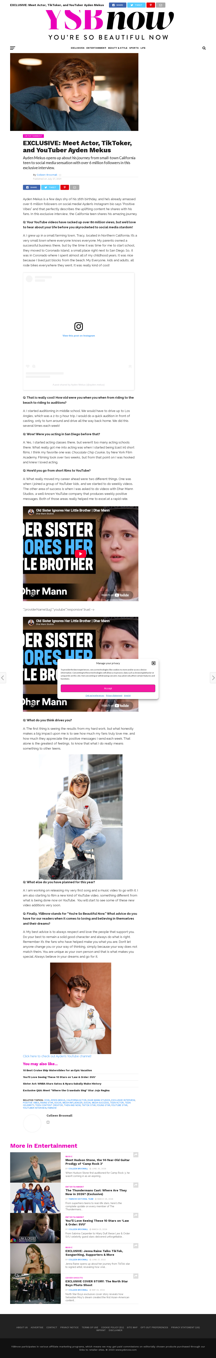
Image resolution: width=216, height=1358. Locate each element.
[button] (153, 663)
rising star (46, 1102)
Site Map (132, 1327)
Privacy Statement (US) (185, 1327)
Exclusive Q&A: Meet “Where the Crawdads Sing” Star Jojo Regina (66, 1090)
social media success (96, 1102)
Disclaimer (115, 1330)
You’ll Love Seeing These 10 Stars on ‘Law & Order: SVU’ (59, 1077)
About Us (22, 1327)
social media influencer (68, 1102)
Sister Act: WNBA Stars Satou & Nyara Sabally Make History (62, 1083)
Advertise (37, 1327)
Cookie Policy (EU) (112, 1327)
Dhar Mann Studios (99, 1100)
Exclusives (77, 48)
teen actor (117, 1102)
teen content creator (49, 1105)
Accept (108, 688)
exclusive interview (123, 1100)
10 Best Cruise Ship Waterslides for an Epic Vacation (57, 1070)
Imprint (127, 695)
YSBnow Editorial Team (81, 1199)
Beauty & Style (117, 48)
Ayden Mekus (58, 1100)
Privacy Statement (114, 695)
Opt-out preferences (95, 695)
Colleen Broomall (47, 174)
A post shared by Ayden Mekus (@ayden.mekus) (79, 384)
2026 (47, 1100)
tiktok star (89, 1105)
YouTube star (119, 1105)
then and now (72, 1105)
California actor (76, 1100)
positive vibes (31, 1102)
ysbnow (52, 1108)
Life (143, 48)
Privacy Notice (69, 1327)
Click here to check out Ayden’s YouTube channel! (57, 1056)
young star (103, 1105)
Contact (51, 1327)
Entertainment (96, 48)
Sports (134, 48)
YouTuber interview (34, 1108)
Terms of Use (90, 1327)
